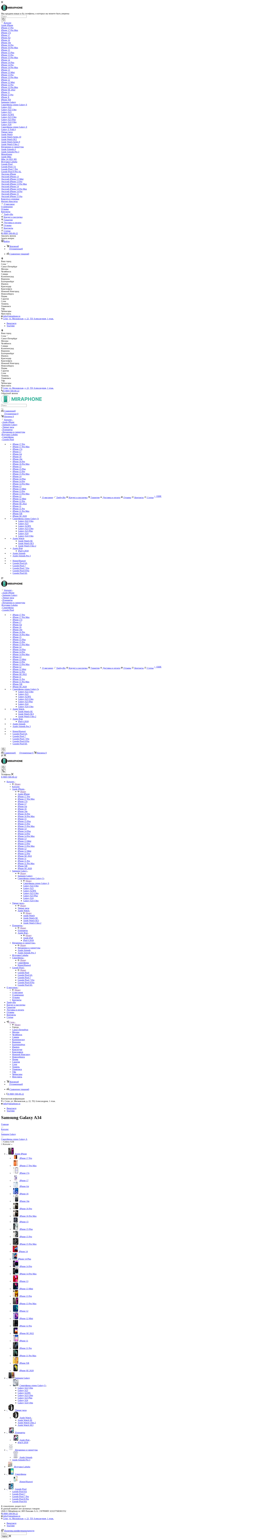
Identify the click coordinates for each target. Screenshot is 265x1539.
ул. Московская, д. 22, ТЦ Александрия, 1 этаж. (28, 318)
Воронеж (16, 1042)
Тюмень (16, 1067)
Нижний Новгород (21, 1054)
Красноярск (17, 1052)
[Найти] (3, 19)
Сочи (14, 1064)
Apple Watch (29, 915)
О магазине (17, 992)
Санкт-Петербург (20, 1029)
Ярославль (17, 1077)
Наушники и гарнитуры (29, 948)
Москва (15, 1032)
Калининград (18, 1039)
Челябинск (17, 1034)
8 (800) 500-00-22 (10, 233)
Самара (15, 1037)
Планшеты (23, 930)
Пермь (15, 1059)
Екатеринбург (18, 1044)
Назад (17, 784)
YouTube (11, 326)
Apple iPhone (24, 794)
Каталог (16, 786)
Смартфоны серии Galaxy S (36, 883)
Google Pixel (23, 972)
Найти (4, 1536)
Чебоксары (17, 1074)
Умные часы (23, 908)
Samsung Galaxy (25, 876)
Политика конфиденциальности (19, 1530)
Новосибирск (18, 1057)
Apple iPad (28, 938)
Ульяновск (17, 1069)
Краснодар (17, 1049)
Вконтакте (11, 323)
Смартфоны (23, 963)
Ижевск (15, 1047)
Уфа (14, 1072)
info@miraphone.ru (11, 316)
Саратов (16, 1062)
